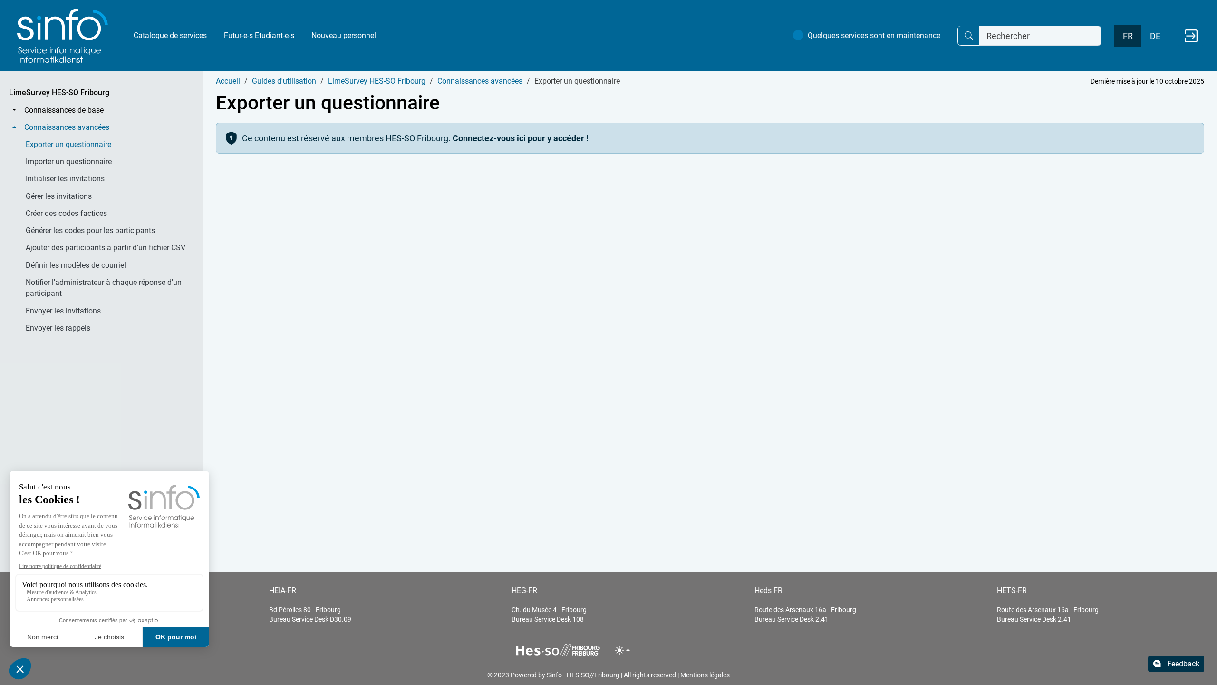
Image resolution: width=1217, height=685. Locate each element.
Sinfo (554, 675)
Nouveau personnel (343, 35)
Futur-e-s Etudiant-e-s (259, 35)
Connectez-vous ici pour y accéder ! (521, 138)
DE (1155, 36)
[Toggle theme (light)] (623, 650)
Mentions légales (705, 675)
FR (1128, 36)
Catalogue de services (170, 35)
